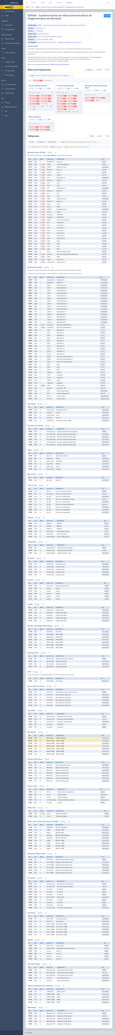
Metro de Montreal (35, 117)
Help (6, 115)
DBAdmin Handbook (11, 107)
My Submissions (9, 29)
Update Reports (9, 93)
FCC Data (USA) (9, 71)
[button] (107, 2)
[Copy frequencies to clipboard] (51, 92)
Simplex (66, 61)
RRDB (27, 7)
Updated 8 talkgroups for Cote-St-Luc (69, 42)
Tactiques (30, 270)
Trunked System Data (11, 66)
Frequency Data (9, 62)
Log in (32, 75)
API (6, 111)
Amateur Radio (9, 75)
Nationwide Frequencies (12, 43)
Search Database (10, 52)
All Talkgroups (41, 142)
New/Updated (52, 142)
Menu (108, 15)
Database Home (9, 11)
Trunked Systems (10, 89)
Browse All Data (9, 39)
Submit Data (8, 25)
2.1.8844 (29, 1033)
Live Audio (59, 2)
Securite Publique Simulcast (38, 86)
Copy (50, 152)
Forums (43, 2)
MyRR (6, 15)
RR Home (33, 2)
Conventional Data (10, 84)
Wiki (50, 2)
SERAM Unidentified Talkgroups (60, 64)
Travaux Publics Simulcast (65, 86)
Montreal (40, 31)
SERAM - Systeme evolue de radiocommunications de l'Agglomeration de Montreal (59, 7)
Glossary (7, 102)
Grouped (31, 142)
